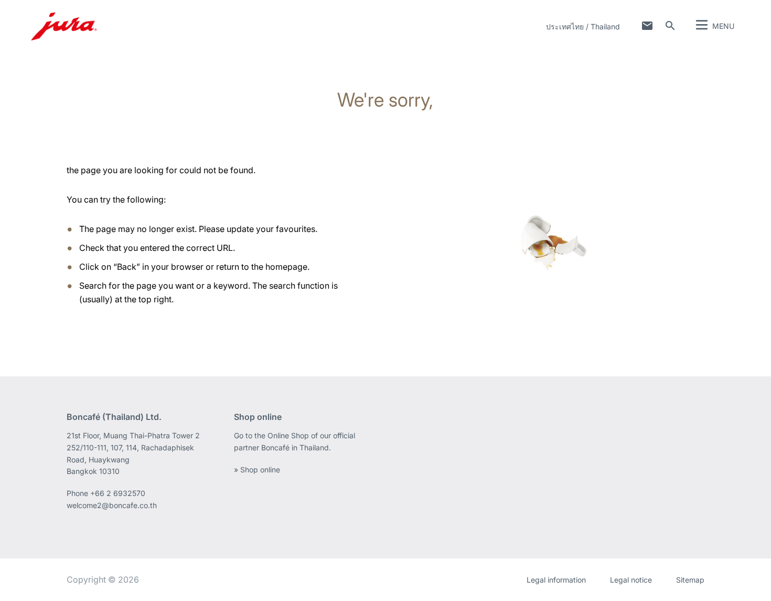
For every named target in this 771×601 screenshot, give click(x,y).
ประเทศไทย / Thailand (583, 26)
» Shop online (257, 469)
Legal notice (631, 579)
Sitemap (690, 579)
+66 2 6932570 (117, 493)
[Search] (670, 25)
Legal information (556, 579)
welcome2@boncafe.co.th (112, 505)
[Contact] (647, 25)
